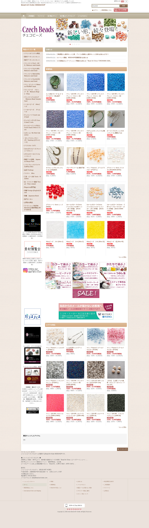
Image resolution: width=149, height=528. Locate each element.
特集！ (52, 481)
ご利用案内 (107, 484)
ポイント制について (82, 493)
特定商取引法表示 (109, 481)
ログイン (95, 10)
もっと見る (122, 257)
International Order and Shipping (32, 490)
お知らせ (79, 481)
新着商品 (53, 484)
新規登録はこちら (107, 10)
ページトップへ (123, 449)
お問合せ (106, 490)
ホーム (25, 484)
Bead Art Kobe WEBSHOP (33, 5)
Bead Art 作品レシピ (56, 487)
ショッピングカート (29, 481)
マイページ (107, 487)
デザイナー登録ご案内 (83, 490)
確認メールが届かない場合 (84, 487)
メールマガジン (81, 484)
